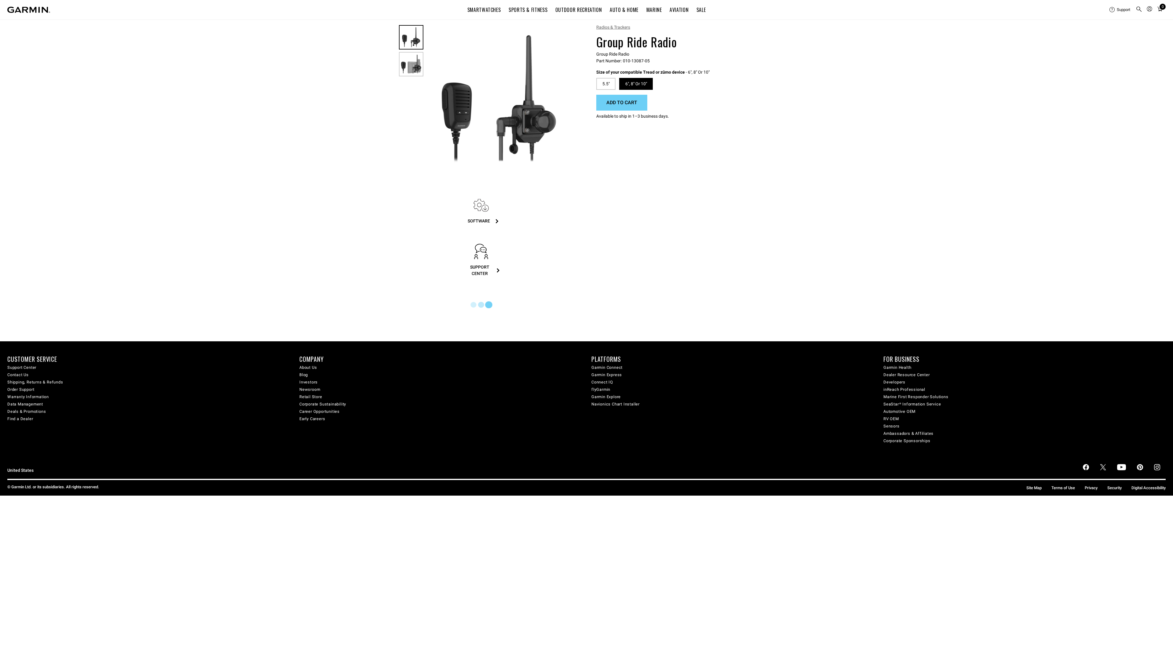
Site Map (1034, 488)
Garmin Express (606, 374)
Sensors (891, 426)
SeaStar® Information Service (912, 404)
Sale (701, 9)
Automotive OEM (899, 411)
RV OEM (891, 418)
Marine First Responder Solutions (915, 396)
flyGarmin (600, 389)
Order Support (20, 389)
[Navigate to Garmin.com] (28, 10)
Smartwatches (484, 9)
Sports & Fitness (528, 9)
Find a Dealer (20, 418)
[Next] (564, 99)
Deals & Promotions (26, 411)
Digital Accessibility (1148, 488)
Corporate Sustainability (322, 404)
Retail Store (310, 396)
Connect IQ (602, 382)
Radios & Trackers (613, 27)
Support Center (21, 367)
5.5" (606, 83)
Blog (303, 374)
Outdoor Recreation (578, 9)
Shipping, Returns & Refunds (35, 382)
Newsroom (309, 389)
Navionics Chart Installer (615, 404)
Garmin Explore (606, 396)
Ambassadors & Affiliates (908, 433)
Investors (308, 382)
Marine (654, 9)
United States (20, 470)
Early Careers (312, 418)
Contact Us (18, 374)
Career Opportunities (319, 411)
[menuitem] (1120, 10)
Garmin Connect (607, 367)
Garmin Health (897, 367)
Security (1114, 488)
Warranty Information (28, 396)
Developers (894, 382)
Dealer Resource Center (906, 374)
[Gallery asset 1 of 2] (498, 99)
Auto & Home (624, 9)
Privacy (1091, 488)
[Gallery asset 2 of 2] (411, 64)
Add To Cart (621, 102)
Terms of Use (1063, 488)
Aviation (679, 9)
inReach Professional (904, 389)
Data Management (25, 404)
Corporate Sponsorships (906, 440)
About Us (308, 367)
